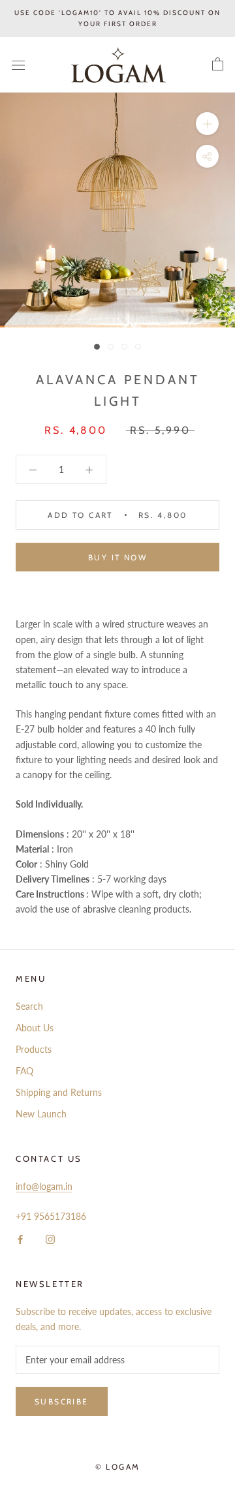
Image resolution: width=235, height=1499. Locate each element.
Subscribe (62, 1401)
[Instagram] (50, 1238)
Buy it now (117, 557)
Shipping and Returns (59, 1092)
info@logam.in (44, 1186)
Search (29, 1006)
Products (34, 1049)
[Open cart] (217, 64)
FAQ (24, 1070)
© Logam (117, 1467)
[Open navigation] (18, 65)
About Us (35, 1027)
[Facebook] (20, 1238)
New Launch (41, 1113)
